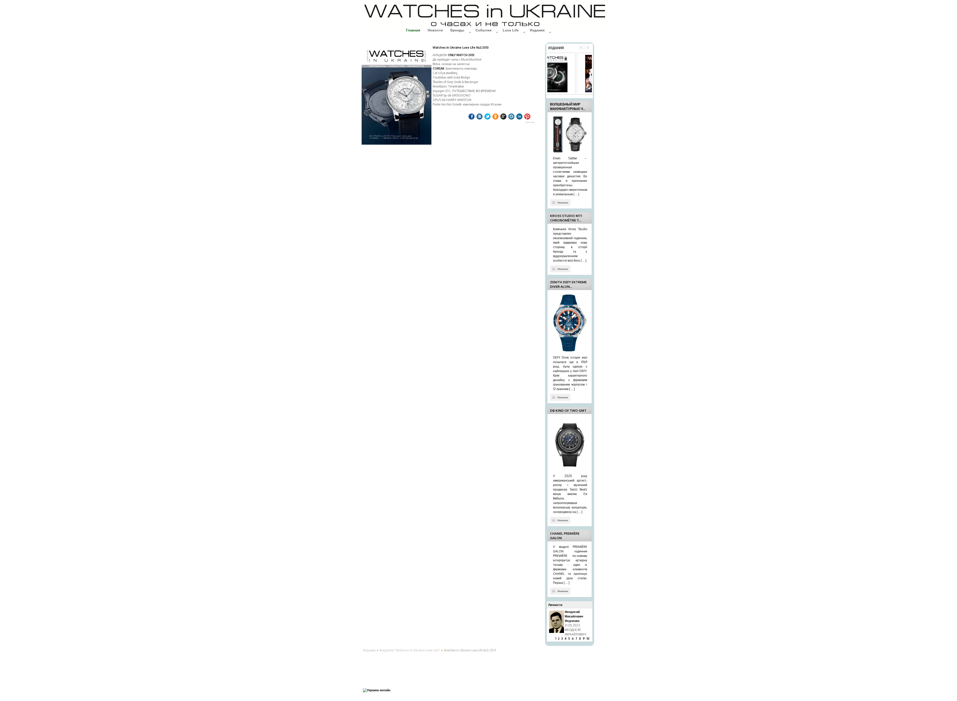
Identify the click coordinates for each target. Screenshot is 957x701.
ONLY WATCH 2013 (461, 55)
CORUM (438, 68)
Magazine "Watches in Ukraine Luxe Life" (409, 650)
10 (587, 638)
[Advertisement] (403, 667)
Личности (555, 605)
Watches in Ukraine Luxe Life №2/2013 (460, 47)
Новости (435, 30)
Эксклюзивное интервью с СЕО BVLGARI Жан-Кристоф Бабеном (577, 621)
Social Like (530, 122)
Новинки (563, 202)
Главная (413, 30)
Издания (369, 650)
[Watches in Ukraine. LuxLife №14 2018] (566, 91)
